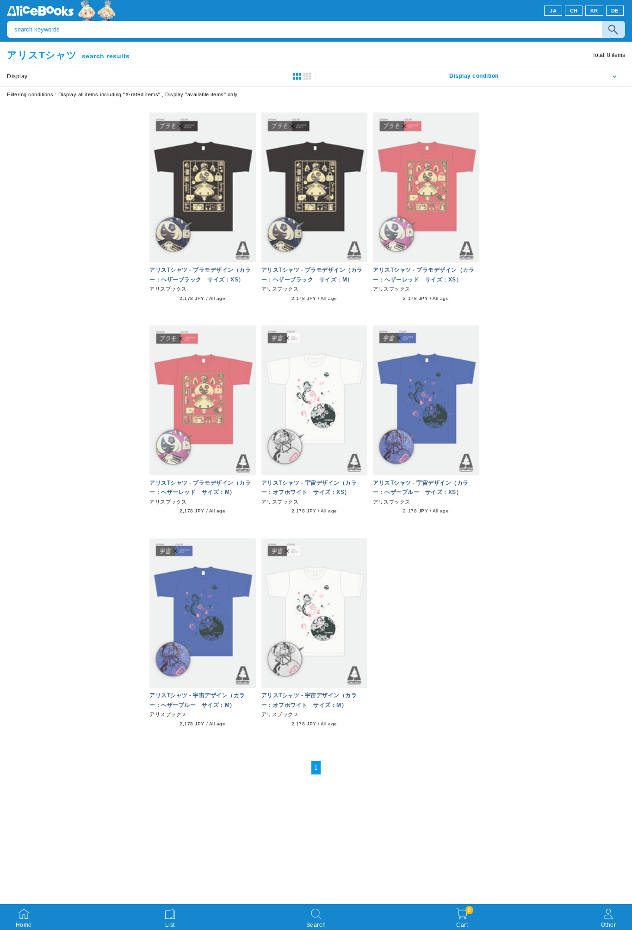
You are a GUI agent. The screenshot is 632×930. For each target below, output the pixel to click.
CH (574, 10)
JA (553, 10)
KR (594, 10)
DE (615, 10)
